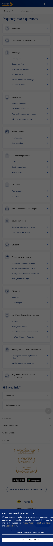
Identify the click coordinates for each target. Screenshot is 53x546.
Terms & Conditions (43, 523)
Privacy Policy (28, 523)
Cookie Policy (11, 526)
